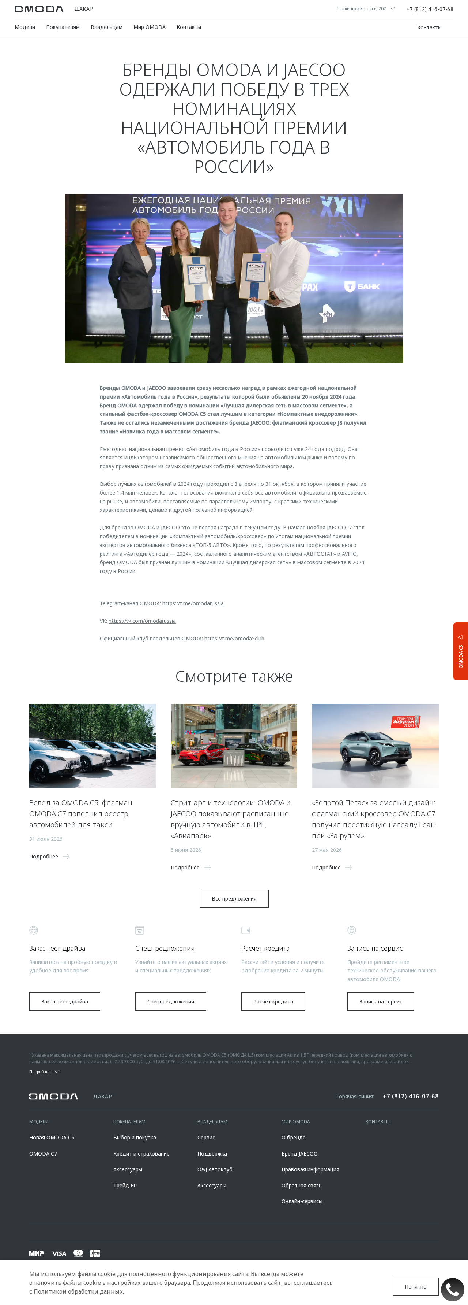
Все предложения (234, 898)
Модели (25, 26)
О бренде (294, 1137)
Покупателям (63, 26)
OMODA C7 (43, 1153)
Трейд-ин (125, 1185)
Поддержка (212, 1153)
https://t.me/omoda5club (234, 638)
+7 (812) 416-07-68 (429, 9)
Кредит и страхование (141, 1153)
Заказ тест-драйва (64, 1001)
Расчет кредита (273, 1001)
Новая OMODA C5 (51, 1137)
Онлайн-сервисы (302, 1201)
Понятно (416, 1286)
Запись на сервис (380, 1001)
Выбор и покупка (134, 1137)
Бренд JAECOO (300, 1153)
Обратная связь (302, 1185)
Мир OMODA (149, 26)
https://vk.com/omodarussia (142, 620)
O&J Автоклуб (215, 1169)
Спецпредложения (170, 1001)
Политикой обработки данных (78, 1291)
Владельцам (106, 26)
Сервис (206, 1137)
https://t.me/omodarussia (193, 603)
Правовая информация (310, 1169)
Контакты (189, 26)
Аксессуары (127, 1169)
